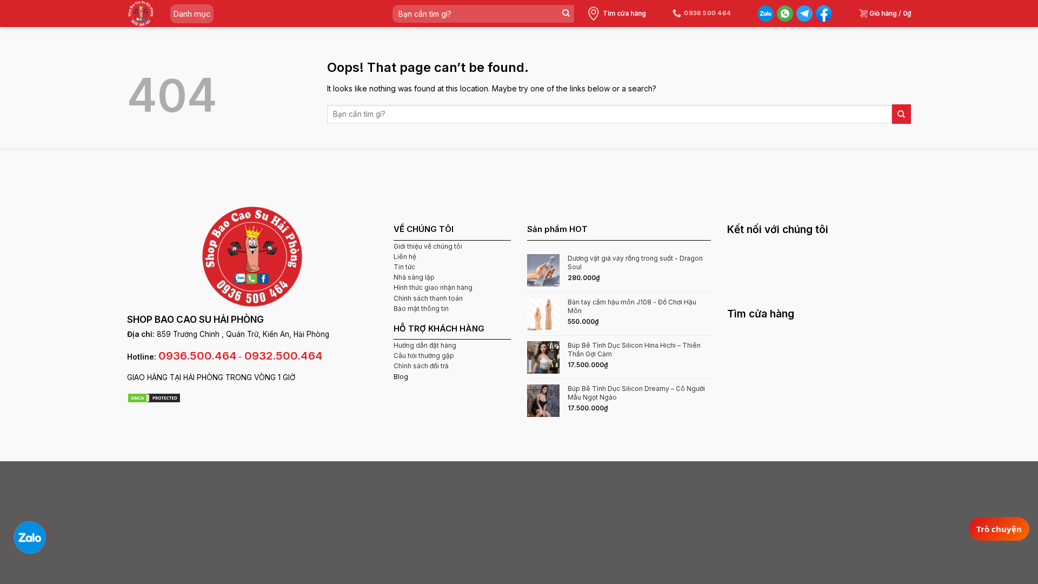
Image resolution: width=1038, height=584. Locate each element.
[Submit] (565, 13)
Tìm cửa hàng (624, 13)
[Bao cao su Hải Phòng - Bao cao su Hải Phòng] (141, 13)
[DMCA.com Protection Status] (154, 397)
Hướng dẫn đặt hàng (425, 345)
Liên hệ (405, 257)
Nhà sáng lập (414, 277)
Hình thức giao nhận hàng (433, 287)
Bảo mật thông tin (421, 308)
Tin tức (404, 267)
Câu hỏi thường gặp (424, 355)
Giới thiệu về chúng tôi (428, 246)
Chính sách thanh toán (428, 298)
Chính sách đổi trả (421, 366)
